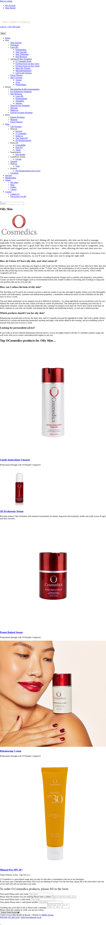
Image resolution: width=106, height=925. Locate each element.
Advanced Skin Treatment (21, 59)
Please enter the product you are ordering (16, 897)
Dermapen (14, 45)
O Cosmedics (21, 133)
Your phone (5, 902)
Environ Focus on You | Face (27, 64)
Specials (8, 175)
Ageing (19, 80)
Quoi (18, 166)
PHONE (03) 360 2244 (9, 917)
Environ (19, 131)
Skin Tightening (22, 54)
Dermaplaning (21, 98)
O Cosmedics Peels (23, 61)
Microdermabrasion (23, 71)
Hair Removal (21, 57)
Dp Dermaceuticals (23, 140)
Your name (4, 894)
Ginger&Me (20, 145)
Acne (18, 82)
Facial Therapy (16, 75)
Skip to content (6, 1)
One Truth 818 (22, 138)
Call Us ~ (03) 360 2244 (10, 27)
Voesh (18, 150)
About (7, 180)
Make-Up (14, 110)
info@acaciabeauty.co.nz (31, 917)
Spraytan (14, 108)
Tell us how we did (18, 196)
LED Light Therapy (24, 73)
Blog (12, 185)
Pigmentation (21, 50)
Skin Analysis (16, 43)
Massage (13, 119)
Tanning (13, 161)
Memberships (10, 178)
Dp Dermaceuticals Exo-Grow (28, 171)
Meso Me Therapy (23, 68)
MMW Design (48, 915)
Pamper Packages (17, 117)
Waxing (19, 103)
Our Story (14, 182)
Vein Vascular (21, 52)
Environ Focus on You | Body (28, 66)
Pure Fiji (19, 147)
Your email (4, 899)
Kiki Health (20, 154)
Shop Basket (10, 8)
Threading (20, 101)
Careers (13, 189)
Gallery (13, 187)
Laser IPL (14, 47)
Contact (8, 192)
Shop (7, 124)
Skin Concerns (16, 77)
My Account (10, 5)
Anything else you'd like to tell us (13, 907)
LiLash (18, 159)
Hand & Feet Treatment (20, 105)
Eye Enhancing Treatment (21, 91)
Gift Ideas (14, 173)
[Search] (1, 201)
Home (7, 38)
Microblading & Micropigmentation (24, 89)
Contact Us (15, 194)
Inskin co (19, 136)
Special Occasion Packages (21, 112)
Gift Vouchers (16, 126)
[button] (1, 924)
